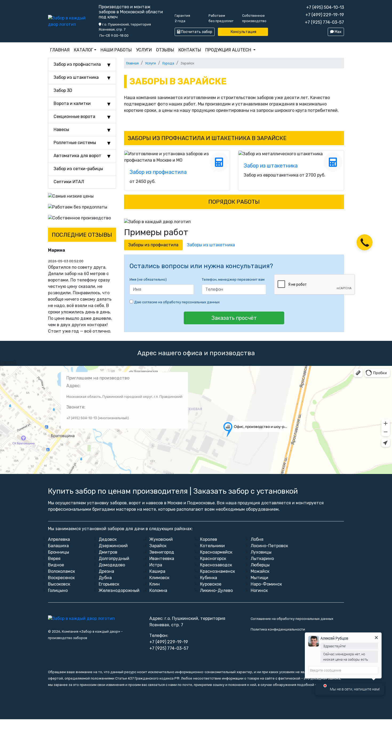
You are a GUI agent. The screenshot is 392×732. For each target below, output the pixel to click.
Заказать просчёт (234, 318)
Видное (56, 564)
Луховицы (261, 552)
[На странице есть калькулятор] (219, 162)
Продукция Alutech (228, 49)
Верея (54, 558)
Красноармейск (216, 552)
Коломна (158, 590)
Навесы (61, 129)
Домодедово (112, 564)
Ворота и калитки (72, 103)
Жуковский (161, 539)
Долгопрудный (114, 558)
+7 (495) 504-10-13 (325, 7)
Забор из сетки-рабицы (78, 168)
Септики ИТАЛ (69, 181)
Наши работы (116, 49)
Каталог (83, 49)
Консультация (243, 32)
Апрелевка (59, 539)
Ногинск (259, 590)
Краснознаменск (217, 571)
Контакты (189, 49)
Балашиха (58, 545)
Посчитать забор (196, 32)
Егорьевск (109, 584)
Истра (155, 564)
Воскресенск (61, 577)
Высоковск (59, 584)
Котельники (212, 545)
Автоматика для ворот (77, 155)
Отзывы (165, 49)
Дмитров (108, 552)
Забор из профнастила (77, 64)
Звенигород (161, 552)
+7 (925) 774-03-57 (324, 22)
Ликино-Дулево (216, 590)
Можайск (260, 571)
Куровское (210, 584)
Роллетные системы (75, 142)
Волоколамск (61, 571)
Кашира (157, 571)
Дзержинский (113, 545)
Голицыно (58, 590)
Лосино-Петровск (269, 545)
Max (338, 32)
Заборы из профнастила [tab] (153, 244)
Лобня (257, 539)
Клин (154, 584)
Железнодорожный (119, 590)
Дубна (105, 577)
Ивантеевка (161, 558)
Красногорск (213, 558)
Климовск (159, 577)
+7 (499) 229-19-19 (324, 14)
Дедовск (108, 539)
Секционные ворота (74, 116)
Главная (60, 49)
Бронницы (58, 552)
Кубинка (208, 577)
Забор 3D (63, 90)
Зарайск (157, 545)
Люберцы (260, 564)
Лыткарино (262, 558)
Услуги (144, 49)
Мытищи (259, 577)
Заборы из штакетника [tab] (211, 244)
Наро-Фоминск (266, 584)
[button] (53, 293)
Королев (208, 539)
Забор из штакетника (76, 77)
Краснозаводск (216, 564)
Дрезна (106, 571)
